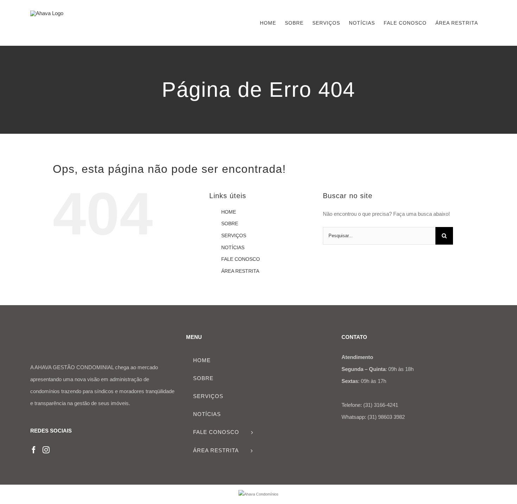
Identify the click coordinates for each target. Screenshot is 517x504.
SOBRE (229, 223)
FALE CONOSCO (240, 259)
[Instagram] (46, 449)
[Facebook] (33, 449)
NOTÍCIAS (232, 247)
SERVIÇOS (233, 235)
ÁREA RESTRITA (240, 271)
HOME (228, 212)
